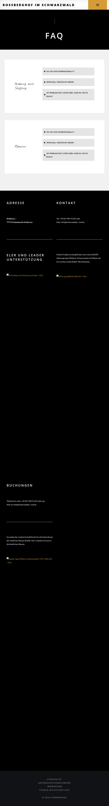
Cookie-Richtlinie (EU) (54, 790)
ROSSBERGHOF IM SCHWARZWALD (39, 5)
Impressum (54, 786)
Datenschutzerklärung (54, 783)
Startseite (54, 779)
